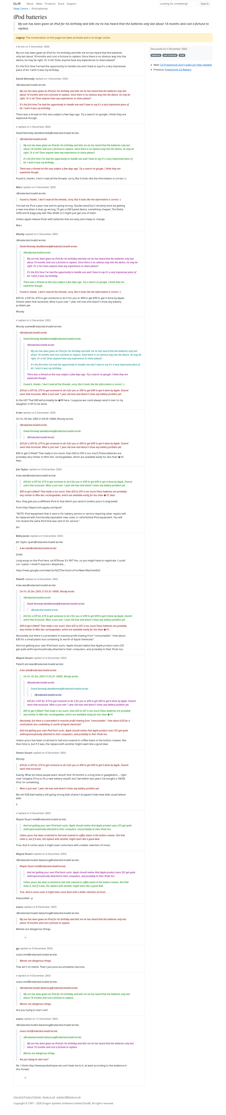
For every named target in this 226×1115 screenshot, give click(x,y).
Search (205, 3)
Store (61, 3)
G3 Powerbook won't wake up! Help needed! (186, 65)
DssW (17, 4)
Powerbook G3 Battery (178, 69)
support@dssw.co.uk (68, 1097)
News (39, 3)
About (30, 3)
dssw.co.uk (48, 1097)
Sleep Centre (20, 8)
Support (71, 3)
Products (50, 3)
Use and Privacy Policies (27, 1097)
